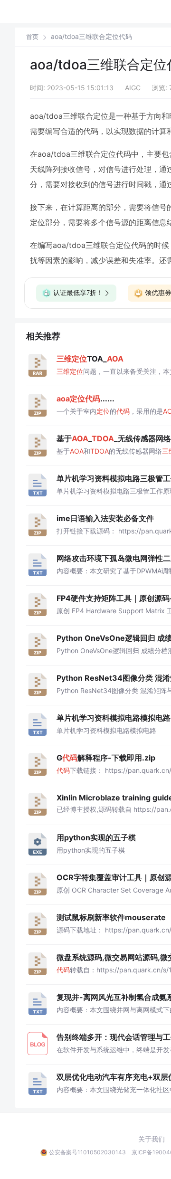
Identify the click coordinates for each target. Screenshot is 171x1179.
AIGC (133, 88)
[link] (32, 36)
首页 (32, 37)
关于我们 (151, 1139)
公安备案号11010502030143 (87, 1152)
